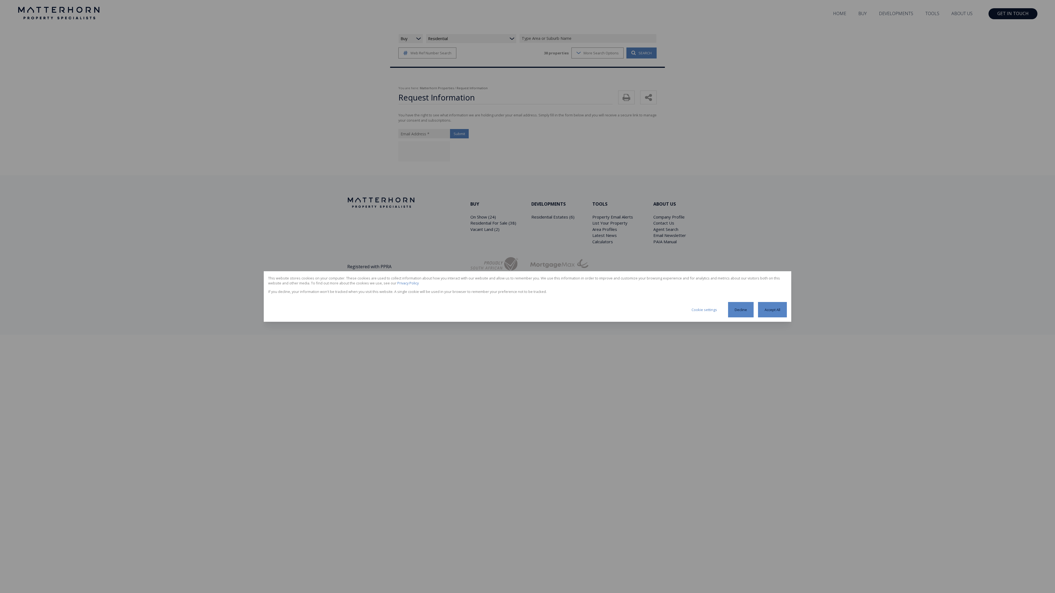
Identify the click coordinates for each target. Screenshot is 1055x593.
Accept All (772, 309)
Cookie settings (704, 309)
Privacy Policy (408, 283)
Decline (741, 309)
